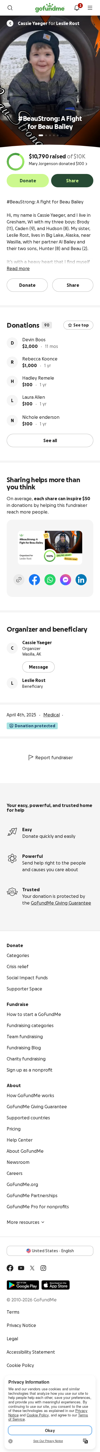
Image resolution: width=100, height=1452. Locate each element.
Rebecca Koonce (40, 358)
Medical (51, 714)
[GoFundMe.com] (49, 8)
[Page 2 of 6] (46, 135)
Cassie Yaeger (37, 642)
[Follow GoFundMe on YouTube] (21, 1268)
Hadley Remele (38, 377)
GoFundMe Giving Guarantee (61, 902)
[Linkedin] (81, 580)
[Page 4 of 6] (54, 135)
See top (81, 325)
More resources (23, 1222)
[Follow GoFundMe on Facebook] (10, 1268)
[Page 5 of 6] (58, 135)
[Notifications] (76, 7)
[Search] (10, 7)
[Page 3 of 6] (50, 135)
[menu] (90, 7)
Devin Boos (34, 339)
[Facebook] (34, 580)
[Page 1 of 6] (41, 135)
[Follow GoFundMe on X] (32, 1268)
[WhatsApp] (50, 580)
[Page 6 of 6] (61, 135)
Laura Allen (33, 397)
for (48, 23)
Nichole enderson (40, 417)
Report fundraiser (54, 757)
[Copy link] (18, 580)
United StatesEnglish (53, 1251)
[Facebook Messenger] (65, 580)
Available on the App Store (55, 1285)
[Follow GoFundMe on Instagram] (43, 1268)
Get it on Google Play (23, 1285)
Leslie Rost (34, 680)
